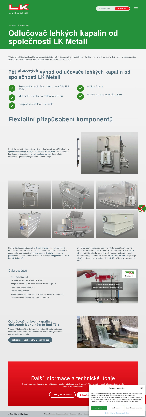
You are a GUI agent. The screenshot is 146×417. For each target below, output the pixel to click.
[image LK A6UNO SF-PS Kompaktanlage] (30, 225)
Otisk (127, 413)
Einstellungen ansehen (134, 408)
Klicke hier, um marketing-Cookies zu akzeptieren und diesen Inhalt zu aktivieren (107, 286)
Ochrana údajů (120, 413)
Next (133, 153)
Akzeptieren (99, 408)
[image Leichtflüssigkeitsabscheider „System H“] (74, 195)
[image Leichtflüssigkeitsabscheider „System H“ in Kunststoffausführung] (118, 225)
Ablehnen (115, 408)
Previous (81, 153)
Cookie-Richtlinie (110, 413)
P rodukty (13, 25)
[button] (142, 388)
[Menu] (135, 8)
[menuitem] (56, 413)
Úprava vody (24, 25)
